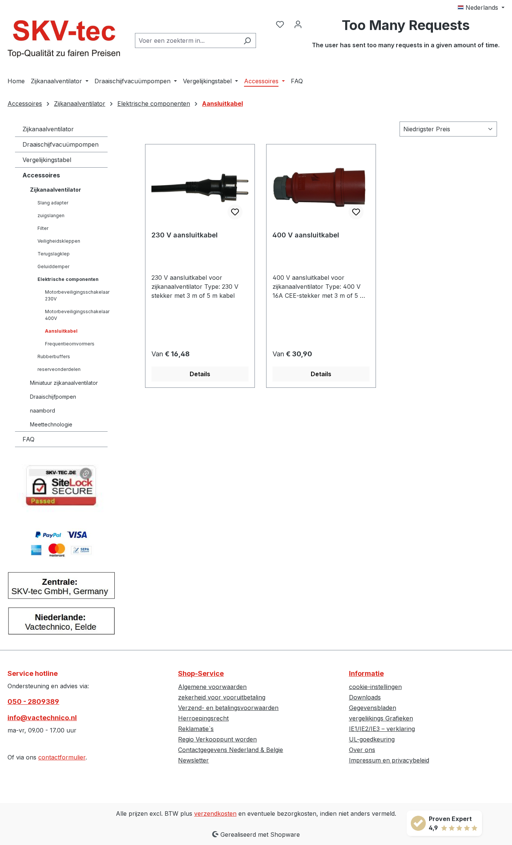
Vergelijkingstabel (46, 160)
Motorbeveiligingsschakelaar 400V (76, 315)
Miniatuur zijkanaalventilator (64, 383)
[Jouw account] (298, 24)
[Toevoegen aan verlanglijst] (235, 211)
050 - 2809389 (33, 701)
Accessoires (41, 175)
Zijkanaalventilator (48, 129)
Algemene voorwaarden (212, 686)
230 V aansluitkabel (184, 235)
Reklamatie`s (196, 728)
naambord (42, 410)
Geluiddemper (53, 266)
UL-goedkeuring (372, 739)
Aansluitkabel (61, 331)
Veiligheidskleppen (58, 241)
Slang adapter (52, 203)
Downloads (365, 697)
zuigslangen (50, 215)
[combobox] (187, 40)
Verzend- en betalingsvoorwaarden (228, 707)
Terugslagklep (53, 254)
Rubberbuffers (53, 356)
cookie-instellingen (375, 686)
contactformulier (61, 757)
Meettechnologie (51, 424)
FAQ (28, 439)
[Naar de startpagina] (63, 39)
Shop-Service (201, 673)
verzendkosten (215, 813)
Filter (42, 228)
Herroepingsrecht (203, 718)
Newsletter (193, 760)
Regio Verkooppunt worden (217, 739)
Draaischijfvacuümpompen (60, 144)
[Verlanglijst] (280, 24)
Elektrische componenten (68, 279)
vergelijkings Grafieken (381, 718)
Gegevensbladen (372, 707)
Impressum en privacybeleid (389, 760)
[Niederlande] (61, 624)
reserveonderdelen (59, 369)
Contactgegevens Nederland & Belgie (230, 749)
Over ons (362, 749)
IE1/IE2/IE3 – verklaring (382, 728)
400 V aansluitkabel (305, 235)
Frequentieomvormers (69, 344)
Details (200, 374)
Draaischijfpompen (53, 396)
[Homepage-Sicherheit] (61, 488)
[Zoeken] (247, 40)
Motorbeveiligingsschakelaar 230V (76, 295)
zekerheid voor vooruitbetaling (221, 697)
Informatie (366, 673)
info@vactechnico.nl (42, 718)
